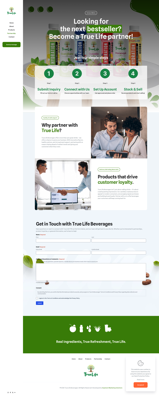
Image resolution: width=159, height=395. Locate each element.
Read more (140, 380)
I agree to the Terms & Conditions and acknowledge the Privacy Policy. (59, 298)
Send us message (11, 44)
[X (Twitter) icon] (12, 392)
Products (88, 359)
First (37, 237)
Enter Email (39, 249)
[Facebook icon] (10, 392)
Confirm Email (95, 249)
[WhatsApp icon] (8, 392)
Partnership (98, 359)
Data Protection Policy (141, 376)
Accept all (140, 385)
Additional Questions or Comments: (50, 259)
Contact (107, 359)
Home (74, 359)
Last (93, 237)
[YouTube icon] (15, 392)
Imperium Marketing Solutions (112, 388)
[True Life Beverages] (11, 10)
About (80, 359)
